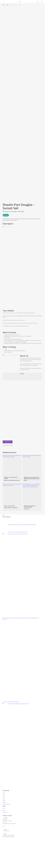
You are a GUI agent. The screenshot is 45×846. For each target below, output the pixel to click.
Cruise (7, 4)
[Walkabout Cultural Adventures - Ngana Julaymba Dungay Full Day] (31, 465)
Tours (4, 794)
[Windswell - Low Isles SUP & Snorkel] (12, 465)
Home (4, 4)
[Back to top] (22, 845)
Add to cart (7, 442)
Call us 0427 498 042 (6, 804)
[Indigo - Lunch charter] (12, 493)
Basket (4, 810)
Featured (11, 445)
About (4, 800)
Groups (4, 798)
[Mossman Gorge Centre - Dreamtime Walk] (31, 493)
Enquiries (4, 802)
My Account (5, 812)
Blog (3, 796)
